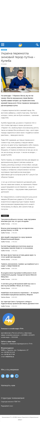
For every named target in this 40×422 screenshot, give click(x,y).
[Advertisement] (20, 21)
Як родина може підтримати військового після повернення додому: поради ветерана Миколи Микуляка (19, 275)
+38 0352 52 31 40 (9, 352)
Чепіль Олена (5, 259)
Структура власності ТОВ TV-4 (10, 401)
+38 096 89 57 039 (9, 354)
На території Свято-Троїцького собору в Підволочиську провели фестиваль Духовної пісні (20, 302)
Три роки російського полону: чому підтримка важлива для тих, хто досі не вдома (18, 220)
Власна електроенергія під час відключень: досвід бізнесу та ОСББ (17, 229)
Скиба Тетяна (5, 224)
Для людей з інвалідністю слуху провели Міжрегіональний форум (16, 238)
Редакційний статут (7, 406)
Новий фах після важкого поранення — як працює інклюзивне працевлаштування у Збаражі (20, 294)
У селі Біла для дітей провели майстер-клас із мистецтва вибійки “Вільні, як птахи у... (18, 285)
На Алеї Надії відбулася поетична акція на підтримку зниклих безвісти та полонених (17, 247)
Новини (4, 49)
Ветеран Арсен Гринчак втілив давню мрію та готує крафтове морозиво (18, 256)
